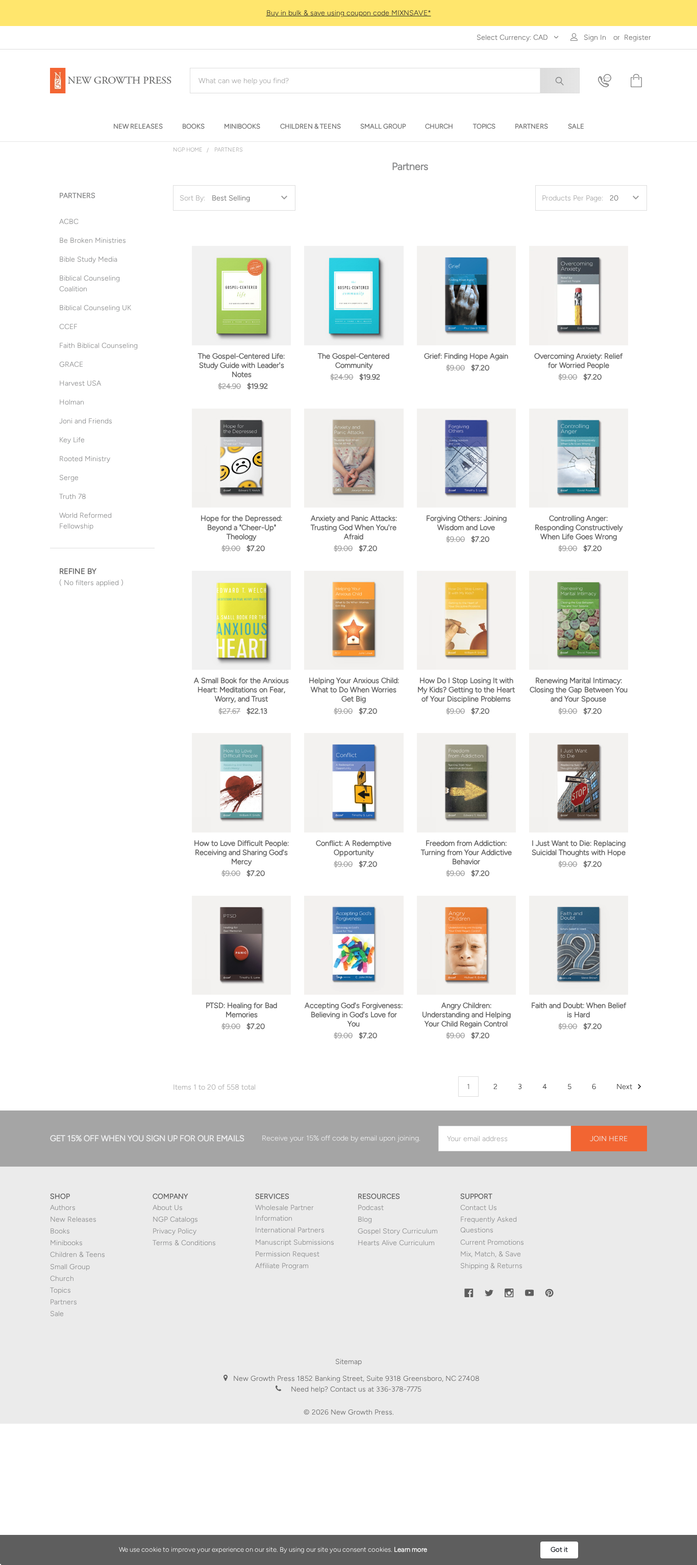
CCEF (68, 326)
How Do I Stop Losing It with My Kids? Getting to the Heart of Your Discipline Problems (466, 689)
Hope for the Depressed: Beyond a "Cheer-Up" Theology (241, 527)
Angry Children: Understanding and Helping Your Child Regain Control (466, 1014)
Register (637, 37)
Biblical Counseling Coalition (89, 283)
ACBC (69, 221)
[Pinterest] (549, 1293)
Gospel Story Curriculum (398, 1231)
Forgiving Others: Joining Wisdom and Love (466, 523)
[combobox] (385, 80)
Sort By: (192, 198)
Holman (71, 402)
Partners (228, 149)
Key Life (72, 440)
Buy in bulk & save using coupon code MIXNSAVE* (348, 13)
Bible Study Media (88, 259)
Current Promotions (492, 1242)
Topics (60, 1290)
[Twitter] (489, 1293)
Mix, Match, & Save (490, 1254)
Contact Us (478, 1207)
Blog (365, 1219)
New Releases (73, 1219)
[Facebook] (469, 1293)
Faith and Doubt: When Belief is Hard (578, 1010)
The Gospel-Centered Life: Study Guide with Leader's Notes (241, 365)
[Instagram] (509, 1293)
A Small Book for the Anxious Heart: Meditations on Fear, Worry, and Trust (241, 689)
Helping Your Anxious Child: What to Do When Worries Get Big (354, 689)
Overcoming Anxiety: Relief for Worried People (578, 360)
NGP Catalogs (175, 1219)
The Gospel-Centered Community (353, 360)
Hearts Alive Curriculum (396, 1243)
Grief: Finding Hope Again (466, 356)
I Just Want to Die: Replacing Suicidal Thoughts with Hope (579, 848)
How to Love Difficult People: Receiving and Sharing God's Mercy (241, 852)
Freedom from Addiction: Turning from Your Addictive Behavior (466, 852)
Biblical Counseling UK (95, 308)
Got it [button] (559, 1549)
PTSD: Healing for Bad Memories (241, 1010)
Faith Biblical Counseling (98, 345)
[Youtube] (529, 1293)
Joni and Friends (85, 421)
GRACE (71, 364)
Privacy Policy (174, 1231)
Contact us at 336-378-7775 (374, 1389)
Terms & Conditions (184, 1243)
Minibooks (66, 1243)
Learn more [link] (410, 1549)
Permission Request (287, 1254)
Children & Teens (77, 1254)
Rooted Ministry (84, 459)
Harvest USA (80, 383)
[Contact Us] (608, 80)
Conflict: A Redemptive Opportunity (353, 848)
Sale (57, 1313)
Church (62, 1278)
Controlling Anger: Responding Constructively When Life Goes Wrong (579, 527)
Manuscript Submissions (294, 1242)
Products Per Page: (572, 198)
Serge (69, 477)
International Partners (290, 1230)
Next (625, 1086)
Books (60, 1231)
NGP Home (188, 149)
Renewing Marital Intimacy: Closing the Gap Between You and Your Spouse (579, 689)
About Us (168, 1207)
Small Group (70, 1267)
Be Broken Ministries (92, 240)
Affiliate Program (282, 1265)
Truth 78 (72, 496)
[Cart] (635, 80)
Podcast (371, 1207)
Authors (63, 1207)
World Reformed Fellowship (85, 521)
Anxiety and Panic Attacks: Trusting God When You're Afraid (354, 527)
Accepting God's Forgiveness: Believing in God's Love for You (354, 1014)
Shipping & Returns (491, 1265)
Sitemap (348, 1361)
